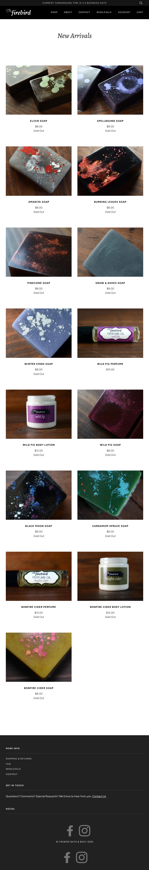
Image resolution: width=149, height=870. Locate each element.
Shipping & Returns (19, 758)
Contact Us (99, 796)
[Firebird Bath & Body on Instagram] (85, 834)
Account (124, 12)
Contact (84, 12)
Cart (140, 12)
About (68, 12)
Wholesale (104, 12)
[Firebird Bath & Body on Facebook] (70, 834)
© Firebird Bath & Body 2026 (74, 841)
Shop (54, 12)
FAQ (8, 764)
